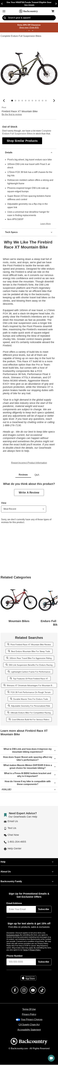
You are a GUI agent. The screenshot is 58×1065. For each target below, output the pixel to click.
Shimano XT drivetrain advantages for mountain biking (30, 685)
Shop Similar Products (22, 141)
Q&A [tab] (36, 475)
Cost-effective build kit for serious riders (30, 719)
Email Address (14, 903)
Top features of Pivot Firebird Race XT (30, 678)
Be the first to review (12, 114)
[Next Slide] (56, 3)
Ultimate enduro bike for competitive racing (30, 712)
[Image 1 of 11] (12, 100)
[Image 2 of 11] (15, 100)
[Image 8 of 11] (35, 100)
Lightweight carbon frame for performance (30, 672)
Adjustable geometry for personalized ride (30, 706)
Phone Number (14, 956)
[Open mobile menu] (4, 11)
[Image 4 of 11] (22, 100)
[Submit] (5, 18)
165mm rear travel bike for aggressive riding (30, 658)
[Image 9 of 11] (39, 100)
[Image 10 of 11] (42, 100)
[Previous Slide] (2, 3)
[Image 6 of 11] (29, 100)
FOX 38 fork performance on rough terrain (30, 692)
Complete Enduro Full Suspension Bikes (20, 36)
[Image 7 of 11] (32, 100)
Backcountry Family (11, 881)
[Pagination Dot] (25, 30)
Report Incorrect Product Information (29, 463)
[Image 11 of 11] (46, 100)
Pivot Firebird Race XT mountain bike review (31, 644)
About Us (5, 871)
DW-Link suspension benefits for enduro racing (30, 665)
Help (3, 862)
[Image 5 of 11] (25, 100)
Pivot (4, 107)
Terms (29, 950)
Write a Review (29, 493)
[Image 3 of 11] (19, 100)
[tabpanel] (29, 505)
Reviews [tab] (23, 475)
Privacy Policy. (39, 950)
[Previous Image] (4, 100)
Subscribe (43, 909)
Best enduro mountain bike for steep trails (30, 651)
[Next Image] (54, 100)
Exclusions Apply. (13, 935)
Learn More (46, 224)
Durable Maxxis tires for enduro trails (30, 699)
